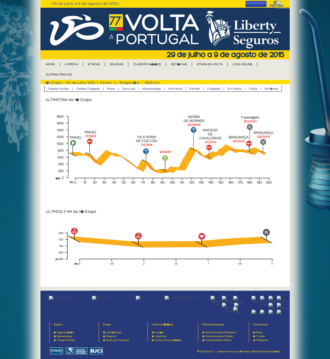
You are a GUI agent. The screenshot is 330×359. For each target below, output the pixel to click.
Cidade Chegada (88, 88)
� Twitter (259, 336)
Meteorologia (151, 88)
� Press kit (109, 336)
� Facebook (260, 340)
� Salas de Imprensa (116, 340)
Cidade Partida (58, 88)
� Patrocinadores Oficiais (217, 336)
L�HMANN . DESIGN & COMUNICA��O (259, 351)
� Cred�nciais (112, 332)
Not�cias (271, 88)
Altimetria (175, 88)
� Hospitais (159, 336)
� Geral (257, 332)
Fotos (253, 88)
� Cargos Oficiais (64, 340)
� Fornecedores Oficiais (216, 340)
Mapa (111, 88)
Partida (194, 88)
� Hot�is (158, 332)
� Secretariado (63, 336)
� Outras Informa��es (167, 340)
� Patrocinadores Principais (218, 332)
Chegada (213, 88)
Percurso (128, 88)
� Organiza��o (64, 332)
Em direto (234, 88)
